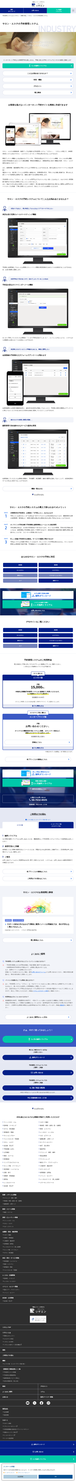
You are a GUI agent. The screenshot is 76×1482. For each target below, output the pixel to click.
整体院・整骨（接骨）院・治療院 (50, 1125)
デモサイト (38, 86)
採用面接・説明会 (45, 1172)
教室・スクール (8, 1156)
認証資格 (6, 1415)
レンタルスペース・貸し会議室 (49, 1179)
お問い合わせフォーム (38, 972)
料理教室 (6, 1159)
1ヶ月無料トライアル (39, 66)
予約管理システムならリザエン (10, 15)
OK (56, 1476)
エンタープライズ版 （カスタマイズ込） (56, 825)
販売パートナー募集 (47, 1397)
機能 (3, 1360)
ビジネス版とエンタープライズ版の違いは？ (39, 819)
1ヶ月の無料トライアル (39, 1039)
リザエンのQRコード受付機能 (12, 1344)
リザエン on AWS (8, 1341)
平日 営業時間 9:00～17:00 (37, 1098)
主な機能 (37, 706)
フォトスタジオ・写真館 (11, 1139)
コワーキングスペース (47, 1182)
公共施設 (6, 1152)
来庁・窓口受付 (45, 1145)
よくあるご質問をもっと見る (37, 1017)
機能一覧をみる (37, 488)
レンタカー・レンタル (47, 1132)
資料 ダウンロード (11, 10)
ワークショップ (45, 1159)
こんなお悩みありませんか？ (37, 73)
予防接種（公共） (9, 1149)
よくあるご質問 (7, 1391)
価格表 (62, 1005)
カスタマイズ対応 (8, 1339)
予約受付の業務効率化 (10, 1375)
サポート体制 (7, 1423)
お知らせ (5, 1397)
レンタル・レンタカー (10, 1281)
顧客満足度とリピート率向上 (11, 1378)
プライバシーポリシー (24, 1472)
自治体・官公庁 (8, 1145)
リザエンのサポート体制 (40, 991)
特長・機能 (38, 80)
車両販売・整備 (8, 1132)
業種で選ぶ (24, 15)
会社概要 (6, 1412)
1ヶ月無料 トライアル (59, 10)
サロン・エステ (8, 1142)
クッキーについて (9, 1472)
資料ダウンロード (38, 1057)
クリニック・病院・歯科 (47, 1152)
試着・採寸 (7, 1172)
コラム (43, 1391)
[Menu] (73, 10)
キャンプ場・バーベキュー (12, 1166)
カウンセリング (45, 1169)
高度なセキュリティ (9, 1336)
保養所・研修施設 (9, 1176)
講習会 (6, 1179)
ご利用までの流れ (8, 1355)
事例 (3, 1386)
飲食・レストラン (45, 1129)
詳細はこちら (37, 742)
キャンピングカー (9, 1135)
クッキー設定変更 (8, 1438)
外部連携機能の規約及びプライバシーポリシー (16, 1429)
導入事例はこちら (37, 940)
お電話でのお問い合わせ (38, 799)
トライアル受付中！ (42, 694)
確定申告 (43, 1149)
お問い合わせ (35, 10)
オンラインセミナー (46, 1142)
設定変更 (20, 1476)
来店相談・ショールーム (11, 1169)
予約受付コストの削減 (10, 1372)
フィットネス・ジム (10, 1122)
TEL (37, 1088)
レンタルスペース (9, 1182)
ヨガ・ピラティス (45, 1135)
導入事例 (37, 92)
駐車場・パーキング (10, 1125)
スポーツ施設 (44, 1122)
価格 (3, 1350)
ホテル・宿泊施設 (9, 1129)
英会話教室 (43, 1156)
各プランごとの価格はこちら (37, 759)
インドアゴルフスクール (11, 1162)
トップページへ (39, 494)
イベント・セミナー (46, 1176)
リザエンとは (6, 1332)
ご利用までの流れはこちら (37, 878)
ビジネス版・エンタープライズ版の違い (14, 1364)
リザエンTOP (6, 1327)
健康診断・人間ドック (47, 1139)
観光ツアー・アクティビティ (49, 1162)
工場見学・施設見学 (46, 1166)
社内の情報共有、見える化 (11, 1381)
